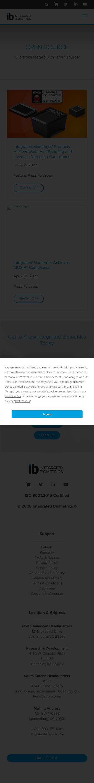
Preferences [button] (22, 401)
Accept (47, 414)
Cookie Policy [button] (13, 396)
